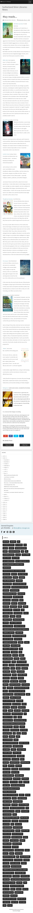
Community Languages (8, 632)
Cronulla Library (15, 645)
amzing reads (6, 574)
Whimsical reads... (7, 479)
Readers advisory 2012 (8, 830)
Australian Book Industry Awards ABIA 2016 (12, 480)
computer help (7, 635)
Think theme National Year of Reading (20, 879)
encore (13, 671)
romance (22, 840)
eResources (6, 678)
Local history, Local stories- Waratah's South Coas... (14, 492)
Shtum (4, 348)
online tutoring (7, 801)
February (6, 498)
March (5, 496)
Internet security (7, 726)
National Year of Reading (9, 791)
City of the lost (6, 120)
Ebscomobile (6, 671)
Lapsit (18, 736)
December (6, 459)
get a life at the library (9, 700)
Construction (18, 639)
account (18, 554)
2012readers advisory (14, 551)
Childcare (5, 616)
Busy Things (16, 609)
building (25, 606)
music (20, 782)
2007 (4, 517)
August (5, 467)
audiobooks (19, 580)
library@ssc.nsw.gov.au (22, 528)
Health (5, 710)
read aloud (18, 824)
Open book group (17, 801)
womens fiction (19, 892)
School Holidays (19, 850)
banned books (6, 600)
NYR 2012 (28, 795)
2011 (4, 510)
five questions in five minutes (22, 687)
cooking (21, 642)
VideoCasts (6, 886)
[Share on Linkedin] (21, 436)
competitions (19, 632)
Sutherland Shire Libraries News (14, 8)
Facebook (21, 678)
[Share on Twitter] (16, 436)
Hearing (10, 710)
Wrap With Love (21, 898)
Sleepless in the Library (9, 856)
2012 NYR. (11, 548)
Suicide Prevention (16, 866)
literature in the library (9, 756)
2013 (4, 506)
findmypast (10, 687)
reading (18, 830)
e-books (5, 665)
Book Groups (6, 603)
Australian (6, 590)
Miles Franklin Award (8, 775)
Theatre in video (25, 876)
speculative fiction (8, 860)
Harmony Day (22, 707)
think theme (6, 879)
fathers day (22, 681)
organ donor (6, 804)
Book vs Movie (22, 603)
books (19, 606)
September (6, 465)
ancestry (14, 574)
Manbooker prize (25, 762)
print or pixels (24, 817)
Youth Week (22, 902)
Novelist (22, 795)
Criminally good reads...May (9, 484)
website (13, 889)
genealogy (6, 697)
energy (14, 674)
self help (5, 853)
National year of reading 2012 (10, 795)
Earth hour (6, 668)
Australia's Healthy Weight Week (19, 587)
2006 (4, 519)
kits (14, 733)
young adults (6, 902)
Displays (23, 658)
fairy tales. (6, 681)
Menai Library (6, 772)
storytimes (6, 863)
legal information (7, 739)
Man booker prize (14, 762)
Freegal (5, 691)
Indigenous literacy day (20, 720)
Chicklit (26, 613)
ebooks (18, 668)
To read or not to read (9, 882)
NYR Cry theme (6, 798)
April (5, 494)
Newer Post (8, 445)
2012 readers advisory (21, 548)
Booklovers (13, 606)
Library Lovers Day (17, 746)
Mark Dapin (18, 765)
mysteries (26, 782)
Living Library (20, 756)
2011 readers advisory (8, 545)
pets (27, 808)
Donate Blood (6, 661)
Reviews (25, 837)
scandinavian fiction (8, 850)
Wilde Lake (5, 60)
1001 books (13, 541)
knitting (5, 736)
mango (5, 765)
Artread (15, 577)
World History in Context (9, 898)
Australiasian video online (9, 593)
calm (22, 609)
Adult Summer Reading (8, 561)
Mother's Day (17, 778)
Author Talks (21, 593)
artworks (21, 577)
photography (25, 811)
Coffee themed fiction (15, 622)
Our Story (14, 804)
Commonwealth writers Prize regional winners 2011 (15, 629)
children (12, 616)
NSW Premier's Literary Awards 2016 (11, 486)
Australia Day (6, 587)
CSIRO (20, 648)
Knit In (18, 733)
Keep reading (24, 730)
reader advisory (7, 827)
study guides (6, 866)
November (6, 461)
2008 (4, 515)
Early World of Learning (22, 665)
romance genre (7, 843)
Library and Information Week (10, 743)
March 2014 (11, 765)
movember (5, 782)
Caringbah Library (7, 613)
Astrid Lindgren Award (8, 580)
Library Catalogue (24, 743)
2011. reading (19, 545)
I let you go (5, 261)
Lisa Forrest (6, 749)
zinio (4, 905)
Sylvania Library (7, 876)
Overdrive (5, 808)
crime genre (6, 645)
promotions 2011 (24, 821)
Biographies (15, 600)
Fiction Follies (25, 684)
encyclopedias (6, 674)
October (5, 463)
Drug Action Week (21, 661)
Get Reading (19, 700)
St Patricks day (18, 860)
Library (16, 739)
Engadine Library (22, 674)
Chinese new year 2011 (18, 619)
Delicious (15, 655)
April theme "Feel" (22, 574)
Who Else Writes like (8, 892)
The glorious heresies (8, 199)
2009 (4, 513)
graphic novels (7, 704)
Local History (6, 759)
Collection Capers (7, 626)
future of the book (8, 694)
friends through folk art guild (16, 691)
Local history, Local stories (9, 477)
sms (17, 856)
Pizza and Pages (7, 814)
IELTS (15, 717)
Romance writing (17, 843)
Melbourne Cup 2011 (24, 769)
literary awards (7, 752)
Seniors (12, 853)
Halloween (14, 707)
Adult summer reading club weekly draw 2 (13, 564)
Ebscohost (24, 668)
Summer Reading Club (8, 873)
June (5, 471)
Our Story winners (23, 804)
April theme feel (7, 577)
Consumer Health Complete (9, 642)
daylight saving (7, 655)
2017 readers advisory (8, 554)
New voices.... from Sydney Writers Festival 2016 (13, 482)
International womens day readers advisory (14, 723)
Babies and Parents (18, 597)
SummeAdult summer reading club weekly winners (15, 869)
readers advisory (17, 827)
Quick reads (6, 824)
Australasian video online (19, 584)
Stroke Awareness (15, 863)
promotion (15, 821)
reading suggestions (17, 834)
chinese (18, 616)
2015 (4, 502)
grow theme (6, 707)
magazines (5, 762)
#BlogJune (5, 541)
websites (19, 889)
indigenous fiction (7, 720)
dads (20, 652)
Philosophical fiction (8, 811)
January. (22, 726)
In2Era (19, 717)
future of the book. (19, 694)
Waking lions (5, 388)
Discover (16, 658)
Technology (16, 876)
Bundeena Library (7, 609)
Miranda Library (19, 775)
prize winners (6, 821)
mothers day (25, 778)
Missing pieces (6, 295)
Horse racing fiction (17, 713)
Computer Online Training (19, 635)
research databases (16, 837)
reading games (25, 830)
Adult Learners (26, 554)
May (5, 473)
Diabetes (21, 655)
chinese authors (7, 619)
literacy (13, 749)
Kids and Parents (7, 733)
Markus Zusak (6, 769)
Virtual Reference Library (17, 886)
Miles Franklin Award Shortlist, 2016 (11, 475)
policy (14, 814)
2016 (4, 458)
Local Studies (15, 759)
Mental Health (15, 772)
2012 (4, 508)
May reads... (6, 490)
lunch (22, 759)
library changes (7, 746)
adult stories (15, 558)
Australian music (15, 590)
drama (13, 661)
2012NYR (5, 551)
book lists (14, 603)
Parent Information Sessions (17, 808)
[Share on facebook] (11, 436)
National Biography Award (17, 785)
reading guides (6, 834)
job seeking (6, 730)
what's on (25, 889)
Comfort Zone (6, 154)
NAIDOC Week (6, 785)
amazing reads (6, 567)
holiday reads (6, 713)
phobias (18, 811)
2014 (4, 504)
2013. (26, 551)
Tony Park (19, 882)
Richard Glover (14, 840)
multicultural (13, 782)
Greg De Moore (16, 704)
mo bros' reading (7, 778)
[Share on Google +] (5, 436)
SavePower (15, 847)
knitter (24, 733)
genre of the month (15, 697)
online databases (22, 798)
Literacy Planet (21, 749)
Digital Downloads (7, 658)
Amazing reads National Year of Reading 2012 (13, 570)
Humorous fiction (7, 717)
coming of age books (19, 626)
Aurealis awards (7, 584)
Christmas (5, 622)
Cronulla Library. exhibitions (10, 648)
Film (4, 687)
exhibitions (13, 678)
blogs (21, 600)
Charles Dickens (18, 613)
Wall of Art (6, 889)
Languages (11, 736)
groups (24, 704)
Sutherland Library (20, 873)
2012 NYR (5, 548)
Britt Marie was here (18, 23)
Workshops (6, 895)
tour (25, 882)
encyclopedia (20, 671)
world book (14, 895)
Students (24, 863)
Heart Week (17, 710)
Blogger (18, 910)
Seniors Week (19, 853)
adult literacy (6, 558)
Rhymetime (5, 840)
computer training (8, 639)
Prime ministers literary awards (11, 817)
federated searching (15, 684)
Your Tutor (14, 902)
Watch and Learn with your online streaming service (14, 488)
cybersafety (6, 652)
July (5, 469)
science (27, 850)
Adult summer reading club (22, 561)
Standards (26, 860)
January (6, 500)
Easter (12, 668)
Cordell (27, 642)
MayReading (14, 769)
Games (28, 694)
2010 (4, 511)
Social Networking (25, 856)
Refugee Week (6, 837)
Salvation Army (6, 847)
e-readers (11, 665)
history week (25, 710)
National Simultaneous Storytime (11, 788)
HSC (25, 713)
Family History (14, 681)
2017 (4, 456)
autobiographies (7, 597)
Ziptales (10, 905)
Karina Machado (15, 730)
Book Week (5, 606)
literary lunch (17, 752)
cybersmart (14, 652)
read (12, 824)
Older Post (24, 445)
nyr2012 (14, 798)
